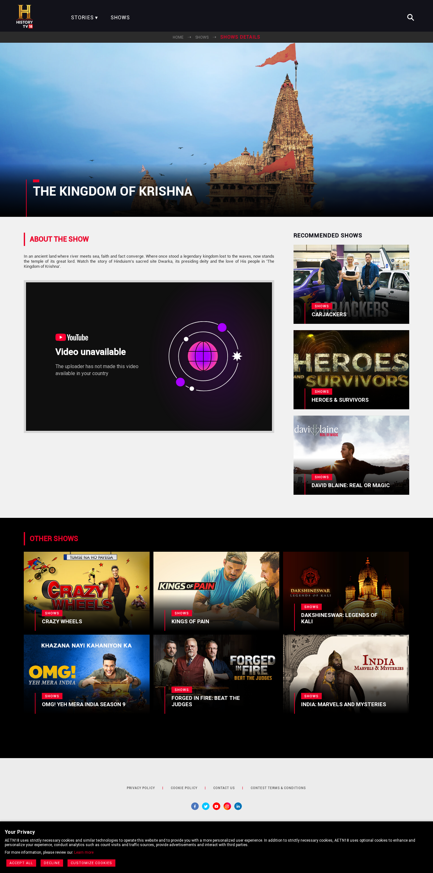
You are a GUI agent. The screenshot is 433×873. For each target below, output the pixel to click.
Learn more (84, 852)
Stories (82, 17)
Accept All (21, 863)
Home (178, 37)
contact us (224, 788)
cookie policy (184, 788)
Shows (120, 17)
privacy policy (141, 788)
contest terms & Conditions (278, 788)
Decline (52, 863)
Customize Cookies (91, 863)
